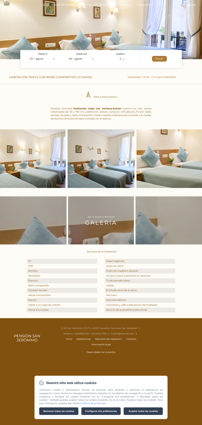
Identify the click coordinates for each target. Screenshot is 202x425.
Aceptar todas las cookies (143, 411)
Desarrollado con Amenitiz (101, 352)
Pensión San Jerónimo (27, 338)
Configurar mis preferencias (101, 411)
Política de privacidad (94, 403)
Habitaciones (63, 4)
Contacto (125, 4)
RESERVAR (189, 4)
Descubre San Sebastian (95, 4)
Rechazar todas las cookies (58, 411)
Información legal (101, 344)
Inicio (45, 4)
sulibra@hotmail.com (123, 333)
